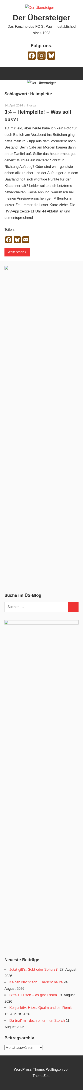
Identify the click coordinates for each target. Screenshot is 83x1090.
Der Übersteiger (41, 17)
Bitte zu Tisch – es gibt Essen (33, 995)
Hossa (31, 105)
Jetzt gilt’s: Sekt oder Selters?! (34, 969)
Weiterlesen (16, 252)
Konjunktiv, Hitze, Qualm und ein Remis (41, 1008)
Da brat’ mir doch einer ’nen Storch (37, 1021)
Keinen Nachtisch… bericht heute (36, 982)
